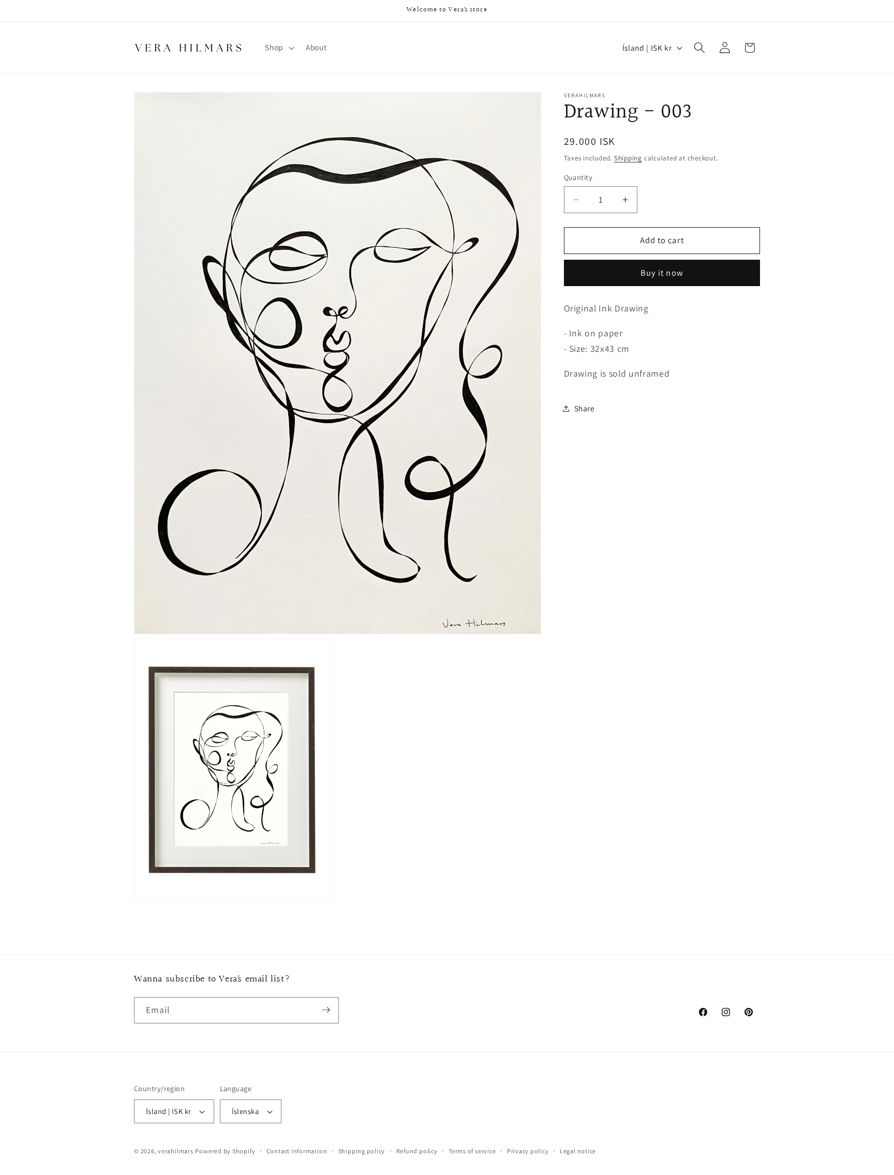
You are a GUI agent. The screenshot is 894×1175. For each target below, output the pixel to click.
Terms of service (472, 1151)
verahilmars (175, 1151)
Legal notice (578, 1151)
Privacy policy (528, 1151)
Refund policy (417, 1151)
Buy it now (661, 273)
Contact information (296, 1151)
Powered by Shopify (225, 1151)
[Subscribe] (326, 1009)
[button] (278, 48)
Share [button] (584, 408)
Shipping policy (361, 1151)
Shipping (628, 158)
